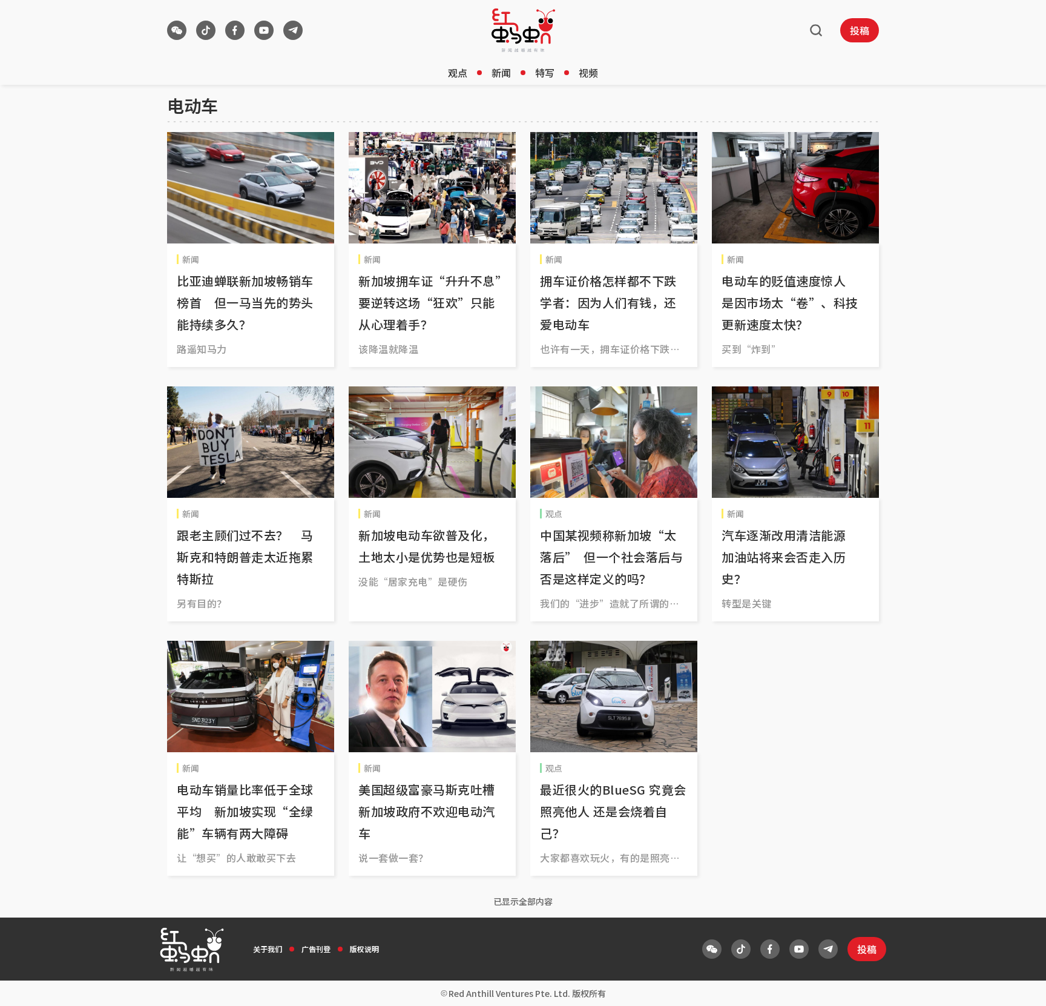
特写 (544, 72)
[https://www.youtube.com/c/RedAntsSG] (264, 30)
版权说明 (364, 949)
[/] (523, 30)
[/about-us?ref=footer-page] (176, 30)
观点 (457, 72)
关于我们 (267, 949)
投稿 (859, 30)
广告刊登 (316, 949)
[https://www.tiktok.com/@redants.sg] (205, 30)
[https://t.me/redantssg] (293, 30)
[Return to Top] (1018, 984)
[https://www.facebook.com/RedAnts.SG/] (235, 30)
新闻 (501, 72)
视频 (588, 72)
